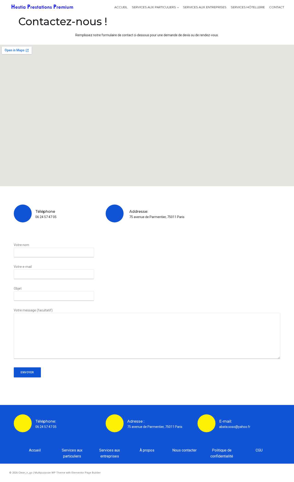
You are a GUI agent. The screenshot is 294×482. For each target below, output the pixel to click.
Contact (276, 7)
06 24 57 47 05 (46, 217)
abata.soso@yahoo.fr (234, 427)
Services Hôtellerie (248, 7)
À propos (147, 450)
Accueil (120, 7)
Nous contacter (184, 450)
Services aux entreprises (204, 7)
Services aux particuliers (154, 7)
